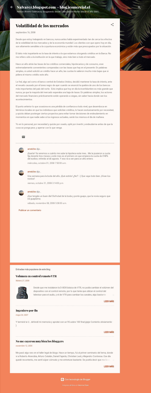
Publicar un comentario (30, 210)
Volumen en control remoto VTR (36, 276)
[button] (112, 25)
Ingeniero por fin (27, 310)
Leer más (109, 301)
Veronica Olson (83, 385)
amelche (32, 149)
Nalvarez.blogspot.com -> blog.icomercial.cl (53, 7)
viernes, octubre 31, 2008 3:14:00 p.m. (46, 183)
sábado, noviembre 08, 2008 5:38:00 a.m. (47, 203)
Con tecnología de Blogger (77, 379)
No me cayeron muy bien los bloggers (40, 341)
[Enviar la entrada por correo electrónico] (23, 138)
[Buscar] (139, 8)
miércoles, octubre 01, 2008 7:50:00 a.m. (47, 163)
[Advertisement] (131, 62)
